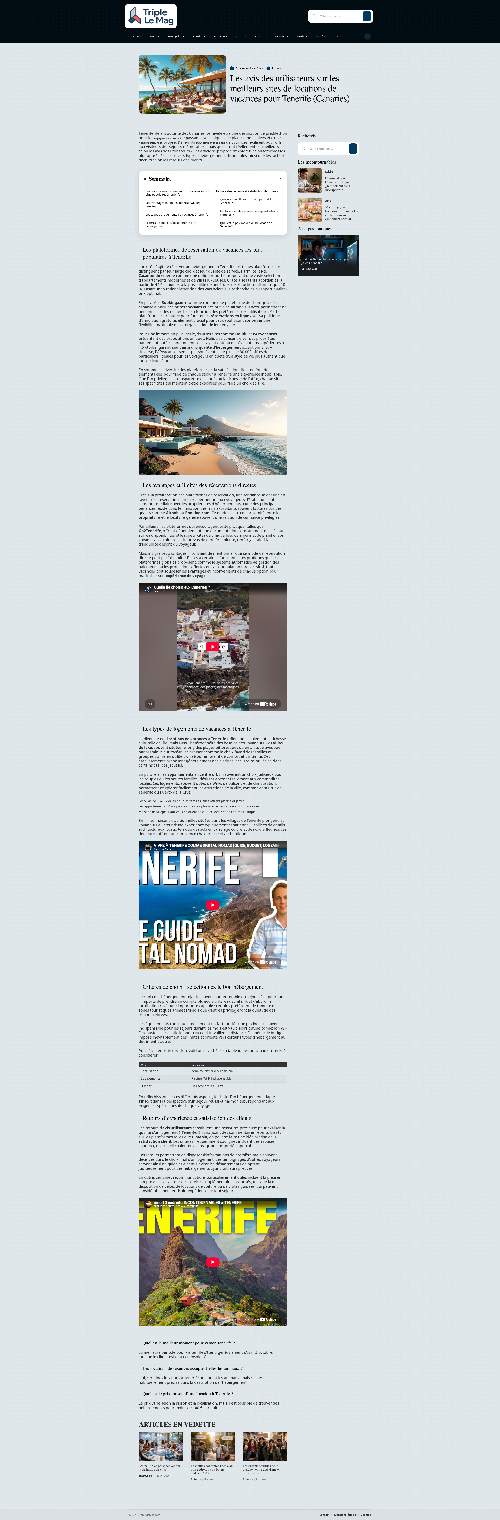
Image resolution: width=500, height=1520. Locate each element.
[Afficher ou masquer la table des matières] (227, 178)
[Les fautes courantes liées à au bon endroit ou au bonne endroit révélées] (213, 1446)
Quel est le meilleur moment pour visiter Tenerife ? (247, 201)
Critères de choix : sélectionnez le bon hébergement (171, 224)
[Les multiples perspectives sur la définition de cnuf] (161, 1446)
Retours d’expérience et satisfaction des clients (247, 191)
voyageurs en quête (166, 138)
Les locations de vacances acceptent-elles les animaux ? (249, 213)
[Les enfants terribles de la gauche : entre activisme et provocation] (265, 1446)
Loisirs (277, 68)
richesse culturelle (150, 142)
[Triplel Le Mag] (150, 16)
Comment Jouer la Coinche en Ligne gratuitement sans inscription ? (338, 184)
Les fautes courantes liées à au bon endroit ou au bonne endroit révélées (212, 1469)
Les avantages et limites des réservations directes (173, 204)
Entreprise (145, 1475)
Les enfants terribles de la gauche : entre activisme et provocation (261, 1469)
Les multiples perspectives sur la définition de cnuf (159, 1467)
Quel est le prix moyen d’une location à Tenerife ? (246, 224)
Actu (194, 1479)
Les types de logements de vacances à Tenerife (177, 214)
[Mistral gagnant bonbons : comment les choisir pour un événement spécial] (310, 210)
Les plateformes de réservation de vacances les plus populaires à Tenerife (177, 192)
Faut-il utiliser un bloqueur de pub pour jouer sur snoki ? (326, 261)
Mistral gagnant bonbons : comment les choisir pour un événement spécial (341, 213)
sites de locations (214, 142)
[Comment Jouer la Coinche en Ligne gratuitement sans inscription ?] (310, 180)
